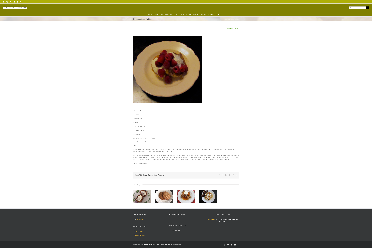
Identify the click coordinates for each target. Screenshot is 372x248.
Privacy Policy (138, 231)
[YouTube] (179, 230)
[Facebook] (170, 230)
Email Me (140, 219)
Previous (230, 28)
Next (236, 28)
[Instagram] (173, 230)
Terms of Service (139, 235)
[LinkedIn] (176, 230)
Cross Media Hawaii (176, 244)
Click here (210, 219)
